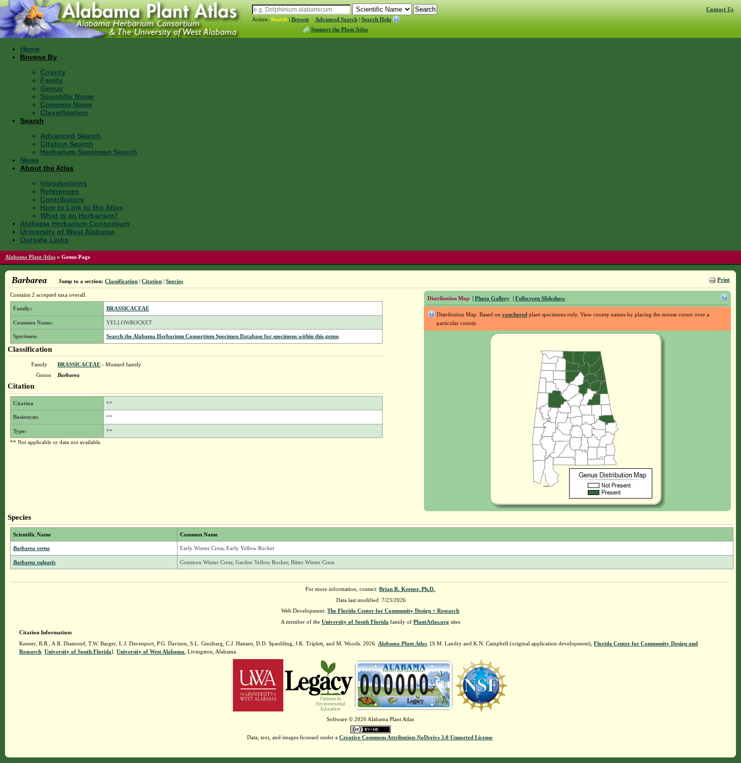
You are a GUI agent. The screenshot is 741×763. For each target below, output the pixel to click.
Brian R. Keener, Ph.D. (407, 589)
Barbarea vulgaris (34, 562)
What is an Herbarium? (79, 215)
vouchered (514, 314)
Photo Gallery (492, 298)
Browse (300, 19)
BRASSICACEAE (127, 308)
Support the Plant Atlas (339, 29)
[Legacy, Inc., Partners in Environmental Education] (319, 684)
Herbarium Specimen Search (88, 152)
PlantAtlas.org (431, 622)
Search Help (376, 19)
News (29, 160)
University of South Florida (355, 622)
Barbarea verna (31, 548)
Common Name (66, 104)
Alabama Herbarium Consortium (75, 224)
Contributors (62, 199)
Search (279, 19)
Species (174, 281)
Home (30, 49)
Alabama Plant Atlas (30, 257)
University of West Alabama (67, 232)
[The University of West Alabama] (258, 684)
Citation (152, 281)
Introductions (63, 183)
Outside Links (44, 240)
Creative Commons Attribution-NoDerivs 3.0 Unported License (415, 737)
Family (51, 80)
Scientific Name (67, 96)
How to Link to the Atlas (81, 207)
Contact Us (719, 9)
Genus (51, 88)
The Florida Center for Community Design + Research (393, 611)
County (53, 72)
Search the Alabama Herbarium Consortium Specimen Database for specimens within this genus (222, 336)
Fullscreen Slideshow (540, 298)
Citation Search (66, 144)
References (59, 191)
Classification (64, 112)
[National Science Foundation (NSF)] (481, 684)
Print (723, 280)
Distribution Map (448, 298)
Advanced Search (336, 19)
